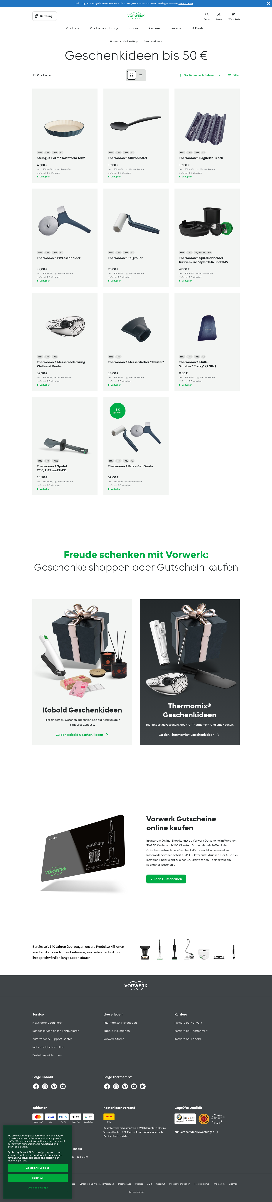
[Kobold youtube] (62, 1086)
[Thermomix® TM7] (145, 949)
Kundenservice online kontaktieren (55, 1031)
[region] (37, 1162)
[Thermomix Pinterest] (125, 1086)
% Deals (197, 28)
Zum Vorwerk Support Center (52, 1039)
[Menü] (194, 1115)
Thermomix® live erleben (120, 1022)
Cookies (139, 1184)
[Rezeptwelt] (142, 1086)
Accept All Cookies (37, 1167)
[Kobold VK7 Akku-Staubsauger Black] (174, 949)
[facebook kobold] (36, 1086)
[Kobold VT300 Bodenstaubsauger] (189, 949)
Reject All (37, 1177)
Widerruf (160, 1184)
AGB (149, 1184)
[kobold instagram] (45, 1086)
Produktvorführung (104, 28)
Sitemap (233, 1184)
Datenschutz (124, 1184)
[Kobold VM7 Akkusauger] (234, 949)
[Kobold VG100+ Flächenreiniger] (219, 949)
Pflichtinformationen (179, 1184)
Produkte (72, 28)
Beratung (46, 16)
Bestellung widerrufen (47, 1055)
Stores (133, 28)
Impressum (219, 1184)
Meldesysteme (201, 1184)
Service (175, 28)
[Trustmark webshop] (211, 1119)
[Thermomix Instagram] (116, 1086)
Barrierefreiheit (136, 1192)
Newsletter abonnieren (47, 1022)
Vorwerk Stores (113, 1039)
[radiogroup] (136, 75)
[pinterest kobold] (54, 1086)
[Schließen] (268, 3)
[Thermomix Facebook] (107, 1086)
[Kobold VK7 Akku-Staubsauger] (160, 949)
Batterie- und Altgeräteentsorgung (97, 1184)
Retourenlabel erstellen (48, 1047)
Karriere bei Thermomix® (191, 1031)
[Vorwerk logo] (136, 16)
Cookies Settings (38, 1187)
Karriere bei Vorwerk (188, 1022)
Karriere (154, 28)
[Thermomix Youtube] (133, 1086)
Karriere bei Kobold (187, 1039)
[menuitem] (114, 41)
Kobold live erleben (116, 1031)
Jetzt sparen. (186, 3)
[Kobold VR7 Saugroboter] (204, 949)
